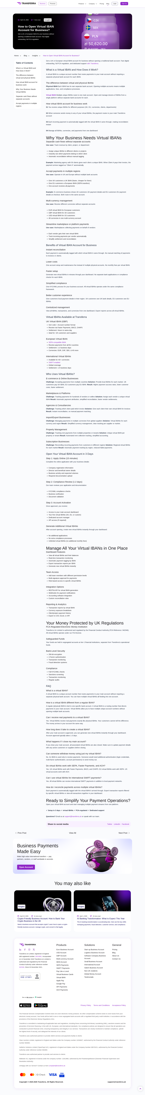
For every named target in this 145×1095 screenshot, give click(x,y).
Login (114, 3)
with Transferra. (93, 63)
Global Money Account (92, 974)
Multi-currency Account (64, 959)
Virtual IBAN (51, 95)
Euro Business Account (65, 949)
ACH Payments (62, 990)
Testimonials (88, 977)
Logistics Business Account (94, 953)
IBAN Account (61, 962)
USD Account (61, 953)
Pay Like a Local (62, 971)
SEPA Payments (62, 965)
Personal (52, 3)
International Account (92, 965)
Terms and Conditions (101, 1005)
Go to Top (140, 1089)
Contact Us (116, 959)
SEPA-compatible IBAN (57, 342)
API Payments (61, 987)
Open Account (26, 867)
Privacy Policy (86, 1005)
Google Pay (60, 984)
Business (42, 3)
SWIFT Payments (63, 968)
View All (72, 833)
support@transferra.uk (73, 816)
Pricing (102, 3)
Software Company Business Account (95, 957)
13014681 (38, 956)
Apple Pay (60, 981)
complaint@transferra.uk (57, 1066)
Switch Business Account (93, 968)
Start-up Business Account (94, 949)
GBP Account (61, 956)
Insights (47, 20)
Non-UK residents (91, 971)
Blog (113, 953)
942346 (21, 967)
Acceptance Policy (119, 1005)
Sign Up (124, 3)
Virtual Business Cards (64, 974)
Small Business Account (93, 961)
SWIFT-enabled (54, 362)
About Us (115, 956)
